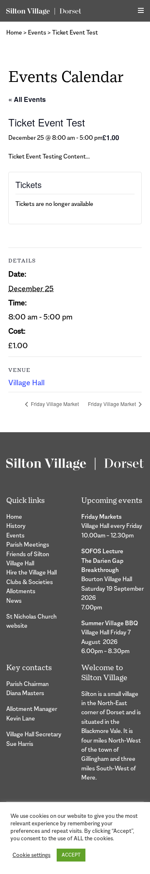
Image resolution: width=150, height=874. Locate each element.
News (14, 600)
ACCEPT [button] (71, 855)
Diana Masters (25, 693)
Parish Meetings (27, 544)
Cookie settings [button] (31, 855)
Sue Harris (19, 744)
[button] (141, 11)
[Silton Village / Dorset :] (43, 10)
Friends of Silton (27, 554)
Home (14, 32)
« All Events (27, 99)
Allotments (20, 591)
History (15, 526)
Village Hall (26, 383)
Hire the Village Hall (31, 572)
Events (37, 32)
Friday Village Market (54, 403)
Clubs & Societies (29, 582)
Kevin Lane (20, 718)
